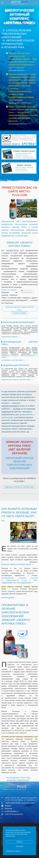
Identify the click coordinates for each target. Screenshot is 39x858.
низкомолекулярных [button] (10, 406)
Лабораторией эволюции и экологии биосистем (19, 369)
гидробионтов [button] (7, 412)
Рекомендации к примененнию (20, 103)
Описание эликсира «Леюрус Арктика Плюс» (20, 308)
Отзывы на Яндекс (19, 313)
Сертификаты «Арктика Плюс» (12, 360)
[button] (2, 3)
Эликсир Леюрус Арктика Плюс (16, 564)
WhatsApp (8, 808)
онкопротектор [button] (12, 250)
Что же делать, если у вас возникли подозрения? (18, 779)
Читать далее (7, 598)
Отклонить (19, 846)
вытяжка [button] (16, 409)
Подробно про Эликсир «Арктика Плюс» (16, 379)
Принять (19, 842)
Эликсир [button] (34, 269)
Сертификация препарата (18, 124)
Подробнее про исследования (16, 583)
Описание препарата (16, 70)
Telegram (8, 806)
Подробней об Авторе (9, 337)
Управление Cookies (13, 851)
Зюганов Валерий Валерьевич (25, 589)
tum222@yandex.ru (12, 811)
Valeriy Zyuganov (15, 327)
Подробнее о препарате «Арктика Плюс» (19, 487)
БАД (27, 347)
